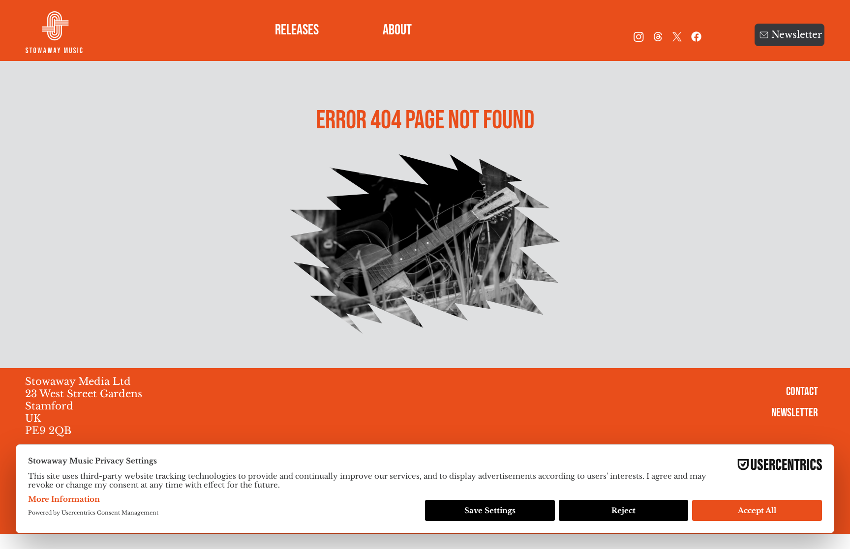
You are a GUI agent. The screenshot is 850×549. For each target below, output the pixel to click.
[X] (677, 36)
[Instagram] (638, 36)
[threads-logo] (658, 36)
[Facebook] (696, 36)
